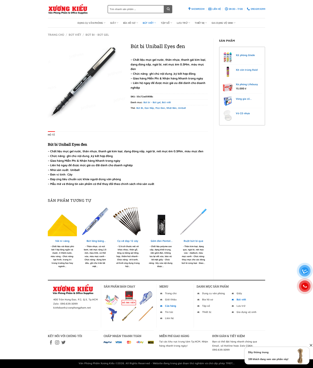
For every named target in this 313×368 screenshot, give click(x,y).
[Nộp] (168, 9)
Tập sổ (165, 23)
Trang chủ (56, 34)
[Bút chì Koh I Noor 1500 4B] (145, 314)
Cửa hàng (170, 305)
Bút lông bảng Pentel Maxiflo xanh (95, 241)
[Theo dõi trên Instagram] (57, 342)
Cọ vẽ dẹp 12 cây (127, 240)
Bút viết (148, 23)
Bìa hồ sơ (129, 23)
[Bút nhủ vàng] (128, 314)
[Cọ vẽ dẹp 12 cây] (127, 221)
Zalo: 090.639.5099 (65, 303)
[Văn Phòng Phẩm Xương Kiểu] (75, 9)
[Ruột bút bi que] (193, 221)
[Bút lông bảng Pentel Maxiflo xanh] (95, 221)
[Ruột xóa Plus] (145, 298)
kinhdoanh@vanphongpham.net (72, 307)
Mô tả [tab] (51, 135)
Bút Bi (139, 108)
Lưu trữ (182, 23)
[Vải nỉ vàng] (62, 221)
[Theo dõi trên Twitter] (63, 342)
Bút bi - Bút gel (97, 34)
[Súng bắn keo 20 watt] (112, 314)
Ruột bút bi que (193, 240)
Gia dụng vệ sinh (222, 23)
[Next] (207, 240)
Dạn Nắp (149, 108)
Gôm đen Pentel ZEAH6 (160, 241)
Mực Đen (160, 108)
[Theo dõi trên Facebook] (51, 342)
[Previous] (48, 240)
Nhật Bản (171, 108)
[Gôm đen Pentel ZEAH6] (160, 221)
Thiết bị (199, 23)
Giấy (113, 23)
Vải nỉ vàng (62, 240)
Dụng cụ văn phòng (90, 23)
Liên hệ (169, 318)
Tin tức (169, 311)
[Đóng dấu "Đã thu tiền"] (128, 298)
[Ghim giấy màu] (112, 298)
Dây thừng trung (258, 352)
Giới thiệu (171, 299)
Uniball (182, 108)
